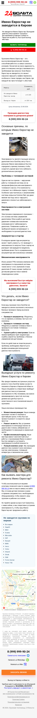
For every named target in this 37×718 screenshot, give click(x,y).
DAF (6, 538)
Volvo (7, 549)
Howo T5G (8, 563)
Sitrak (7, 555)
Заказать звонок (18, 672)
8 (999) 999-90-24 (19, 50)
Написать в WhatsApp (16, 660)
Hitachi (7, 552)
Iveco (7, 546)
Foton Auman (9, 560)
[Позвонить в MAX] (31, 2)
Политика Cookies (18, 699)
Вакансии (18, 705)
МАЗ (6, 530)
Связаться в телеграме (17, 656)
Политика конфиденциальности (19, 697)
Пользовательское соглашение (18, 702)
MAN (6, 544)
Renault (7, 541)
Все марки (8, 524)
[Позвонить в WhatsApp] (34, 2)
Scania (7, 533)
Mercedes (8, 535)
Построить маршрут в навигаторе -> (18, 688)
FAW (6, 557)
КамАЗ (7, 527)
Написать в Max (16, 664)
